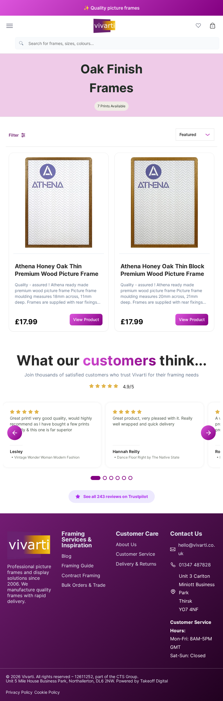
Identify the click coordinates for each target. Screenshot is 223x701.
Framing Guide (77, 565)
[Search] (21, 43)
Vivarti (28, 676)
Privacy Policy (19, 692)
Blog (66, 556)
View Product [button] (86, 319)
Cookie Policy (47, 692)
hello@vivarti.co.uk (196, 549)
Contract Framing (81, 575)
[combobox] (122, 43)
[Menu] (9, 26)
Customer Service (135, 554)
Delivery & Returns (136, 564)
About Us (126, 544)
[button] (212, 26)
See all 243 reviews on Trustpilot (115, 496)
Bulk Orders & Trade (83, 585)
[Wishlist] (198, 26)
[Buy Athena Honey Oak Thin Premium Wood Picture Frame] (58, 202)
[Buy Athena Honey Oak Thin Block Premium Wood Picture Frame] (164, 202)
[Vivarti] (103, 26)
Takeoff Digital (154, 680)
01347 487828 (195, 565)
